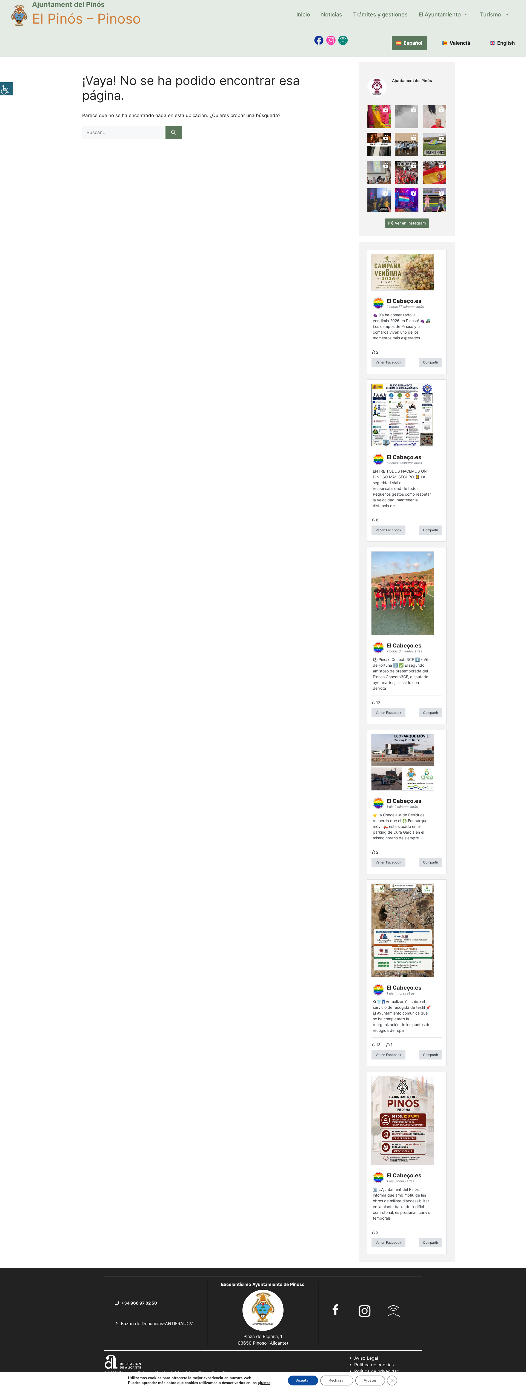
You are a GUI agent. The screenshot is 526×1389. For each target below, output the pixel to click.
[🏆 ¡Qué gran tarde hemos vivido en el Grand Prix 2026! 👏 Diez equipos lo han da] (434, 144)
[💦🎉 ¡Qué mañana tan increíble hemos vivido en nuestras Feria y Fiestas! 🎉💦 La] (379, 116)
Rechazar (336, 1380)
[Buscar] (173, 132)
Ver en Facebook (388, 362)
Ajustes (370, 1380)
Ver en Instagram (410, 223)
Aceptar (303, 1380)
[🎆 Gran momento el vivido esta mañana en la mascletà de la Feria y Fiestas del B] (406, 116)
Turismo (490, 14)
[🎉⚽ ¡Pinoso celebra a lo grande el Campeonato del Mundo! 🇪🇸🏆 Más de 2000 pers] (406, 172)
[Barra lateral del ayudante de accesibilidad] (6, 88)
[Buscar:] (123, 132)
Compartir (430, 362)
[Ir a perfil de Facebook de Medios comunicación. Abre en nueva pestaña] (319, 40)
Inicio (303, 14)
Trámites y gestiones (380, 14)
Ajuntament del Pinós (68, 4)
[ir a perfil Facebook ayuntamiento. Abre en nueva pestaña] (335, 1309)
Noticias (331, 14)
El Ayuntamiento (440, 14)
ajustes (264, 1383)
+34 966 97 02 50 (139, 1303)
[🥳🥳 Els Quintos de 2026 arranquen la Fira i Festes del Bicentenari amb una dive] (406, 144)
